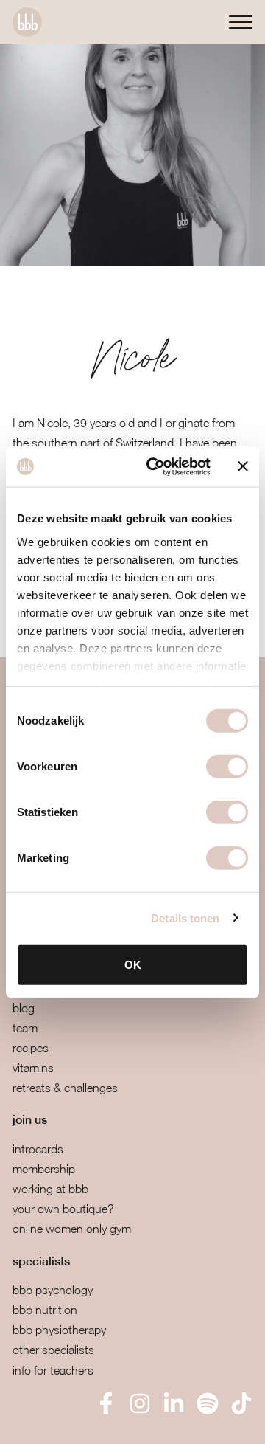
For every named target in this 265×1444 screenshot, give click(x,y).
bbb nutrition (45, 1309)
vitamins (33, 1067)
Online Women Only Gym (72, 1228)
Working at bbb (50, 1188)
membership (44, 1168)
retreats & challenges (65, 1087)
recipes (31, 1047)
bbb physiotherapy (59, 1329)
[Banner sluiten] (243, 466)
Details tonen (185, 917)
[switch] (227, 766)
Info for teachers (53, 1370)
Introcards (38, 1148)
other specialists (53, 1349)
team (25, 1027)
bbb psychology (53, 1289)
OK (132, 964)
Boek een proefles (88, 1422)
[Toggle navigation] (240, 21)
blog (24, 1008)
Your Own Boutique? (63, 1208)
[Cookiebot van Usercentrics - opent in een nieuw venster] (155, 466)
